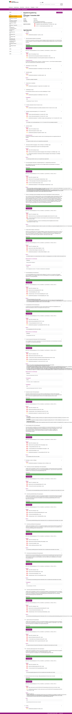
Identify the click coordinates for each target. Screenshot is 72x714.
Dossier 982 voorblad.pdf (33, 635)
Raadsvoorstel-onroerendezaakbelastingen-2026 (37, 484)
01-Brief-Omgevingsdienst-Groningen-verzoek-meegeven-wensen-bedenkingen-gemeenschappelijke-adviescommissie (43, 218)
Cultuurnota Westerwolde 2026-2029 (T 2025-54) (34, 388)
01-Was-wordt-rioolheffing (33, 543)
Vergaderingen (16, 7)
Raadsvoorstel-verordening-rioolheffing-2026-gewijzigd (38, 541)
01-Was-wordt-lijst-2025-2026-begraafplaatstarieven (37, 668)
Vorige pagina (60, 12)
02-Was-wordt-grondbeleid (33, 450)
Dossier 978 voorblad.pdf (33, 510)
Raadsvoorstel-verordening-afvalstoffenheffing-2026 (37, 512)
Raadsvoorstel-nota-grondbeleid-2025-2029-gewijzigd (37, 444)
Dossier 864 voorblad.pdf (33, 177)
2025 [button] (10, 14)
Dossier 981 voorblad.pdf (33, 606)
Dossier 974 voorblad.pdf (33, 353)
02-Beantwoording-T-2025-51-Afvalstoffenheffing (37, 516)
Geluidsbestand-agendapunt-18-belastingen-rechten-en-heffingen (39, 463)
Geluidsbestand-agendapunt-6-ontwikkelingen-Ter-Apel (38, 94)
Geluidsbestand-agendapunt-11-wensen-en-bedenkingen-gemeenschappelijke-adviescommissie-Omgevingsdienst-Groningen (43, 221)
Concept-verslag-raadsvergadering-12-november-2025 (38, 114)
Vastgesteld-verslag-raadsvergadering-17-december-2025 (46, 24)
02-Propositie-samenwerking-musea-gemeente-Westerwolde (39, 359)
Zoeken (41, 2)
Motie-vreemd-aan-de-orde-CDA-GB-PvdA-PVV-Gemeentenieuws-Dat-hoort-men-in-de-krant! (44, 687)
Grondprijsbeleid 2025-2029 (30, 335)
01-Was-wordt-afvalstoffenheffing (34, 514)
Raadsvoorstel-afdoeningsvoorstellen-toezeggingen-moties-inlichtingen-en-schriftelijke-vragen (44, 151)
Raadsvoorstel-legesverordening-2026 (35, 637)
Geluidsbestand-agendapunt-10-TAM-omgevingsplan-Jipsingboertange (40, 184)
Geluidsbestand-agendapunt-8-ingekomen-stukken (37, 132)
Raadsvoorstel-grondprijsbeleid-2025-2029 (36, 321)
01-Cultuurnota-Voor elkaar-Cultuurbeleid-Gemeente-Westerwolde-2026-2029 (41, 357)
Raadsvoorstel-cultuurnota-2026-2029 (35, 355)
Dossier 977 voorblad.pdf (33, 482)
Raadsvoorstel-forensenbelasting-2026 (35, 571)
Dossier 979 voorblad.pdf (33, 539)
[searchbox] (50, 4)
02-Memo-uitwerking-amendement (34, 545)
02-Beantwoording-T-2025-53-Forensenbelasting (37, 575)
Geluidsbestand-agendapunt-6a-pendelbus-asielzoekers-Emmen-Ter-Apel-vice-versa (42, 107)
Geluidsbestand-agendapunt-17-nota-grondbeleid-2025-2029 (38, 452)
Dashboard (11, 7)
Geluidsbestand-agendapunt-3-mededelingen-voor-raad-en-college (39, 68)
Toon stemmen (28, 48)
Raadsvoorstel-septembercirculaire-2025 (35, 409)
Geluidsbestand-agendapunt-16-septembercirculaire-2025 (38, 413)
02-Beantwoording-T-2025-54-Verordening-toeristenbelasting (39, 611)
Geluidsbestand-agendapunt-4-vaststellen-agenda (37, 75)
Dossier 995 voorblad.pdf (33, 407)
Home (15, 9)
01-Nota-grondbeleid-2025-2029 (34, 446)
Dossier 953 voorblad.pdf (33, 664)
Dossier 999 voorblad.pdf (33, 319)
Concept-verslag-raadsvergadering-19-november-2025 (38, 116)
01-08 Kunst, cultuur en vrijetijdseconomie (32, 381)
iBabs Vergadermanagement (52, 713)
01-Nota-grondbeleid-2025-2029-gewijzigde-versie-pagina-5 (38, 448)
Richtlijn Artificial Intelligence (30, 262)
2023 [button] (10, 51)
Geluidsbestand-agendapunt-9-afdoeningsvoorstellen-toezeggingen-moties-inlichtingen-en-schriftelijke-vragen (43, 154)
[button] (61, 4)
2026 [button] (10, 12)
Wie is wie (27, 7)
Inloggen (60, 713)
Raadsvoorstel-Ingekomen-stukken (35, 130)
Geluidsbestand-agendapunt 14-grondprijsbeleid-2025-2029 (38, 324)
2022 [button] (10, 53)
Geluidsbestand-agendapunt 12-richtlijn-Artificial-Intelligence (38, 251)
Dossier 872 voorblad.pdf (33, 246)
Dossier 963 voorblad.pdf (33, 288)
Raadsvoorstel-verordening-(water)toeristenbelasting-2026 (38, 608)
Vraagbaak (32, 7)
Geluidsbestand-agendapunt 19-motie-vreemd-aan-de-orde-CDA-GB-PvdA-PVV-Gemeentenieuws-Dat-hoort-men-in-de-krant (44, 690)
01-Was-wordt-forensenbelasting (34, 573)
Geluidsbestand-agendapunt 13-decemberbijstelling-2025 (38, 295)
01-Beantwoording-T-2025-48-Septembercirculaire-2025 (38, 411)
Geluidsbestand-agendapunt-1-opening (35, 34)
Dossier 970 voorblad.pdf (33, 214)
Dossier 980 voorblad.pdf (33, 569)
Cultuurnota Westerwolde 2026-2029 (32, 375)
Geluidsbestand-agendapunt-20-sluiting (35, 708)
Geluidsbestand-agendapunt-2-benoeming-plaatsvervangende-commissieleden (41, 57)
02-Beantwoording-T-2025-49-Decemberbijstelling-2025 (38, 293)
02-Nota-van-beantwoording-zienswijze (35, 182)
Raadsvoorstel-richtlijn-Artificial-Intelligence (36, 248)
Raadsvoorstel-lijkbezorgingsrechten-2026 (36, 666)
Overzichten (22, 7)
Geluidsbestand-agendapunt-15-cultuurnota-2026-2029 (38, 361)
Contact (36, 7)
